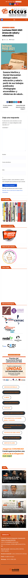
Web (3, 170)
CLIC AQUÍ (7, 456)
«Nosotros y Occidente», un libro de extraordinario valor (13, 493)
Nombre (4, 154)
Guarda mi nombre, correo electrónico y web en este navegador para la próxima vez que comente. (13, 180)
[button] (26, 19)
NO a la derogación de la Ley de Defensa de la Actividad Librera (12, 523)
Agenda (5, 505)
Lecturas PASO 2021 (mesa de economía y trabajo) (20, 107)
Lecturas (12, 27)
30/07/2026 (6, 481)
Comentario (5, 127)
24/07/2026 (6, 525)
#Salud (12, 39)
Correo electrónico (6, 162)
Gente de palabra (6, 27)
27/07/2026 (6, 510)
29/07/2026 (6, 495)
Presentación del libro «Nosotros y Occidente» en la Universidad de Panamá (13, 508)
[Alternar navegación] (14, 20)
